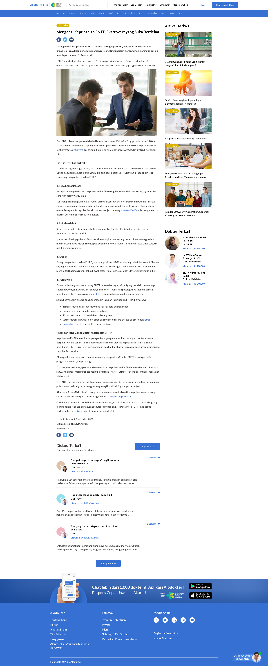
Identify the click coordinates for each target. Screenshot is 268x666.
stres (147, 319)
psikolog (79, 410)
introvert (78, 149)
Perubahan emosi (72, 323)
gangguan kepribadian (120, 396)
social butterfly (128, 210)
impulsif (93, 293)
